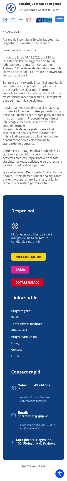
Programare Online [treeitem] (24, 337)
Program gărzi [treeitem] (21, 311)
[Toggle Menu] (60, 19)
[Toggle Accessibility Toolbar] (59, 473)
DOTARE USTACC (27, 282)
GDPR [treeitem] (15, 356)
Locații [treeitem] (15, 343)
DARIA (20, 270)
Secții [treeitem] (14, 317)
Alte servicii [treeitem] (19, 330)
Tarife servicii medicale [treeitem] (26, 324)
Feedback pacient (28, 257)
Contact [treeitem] (16, 350)
